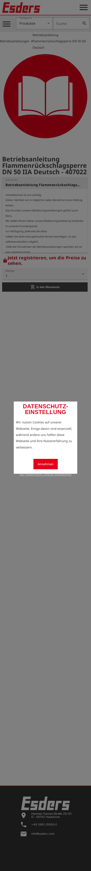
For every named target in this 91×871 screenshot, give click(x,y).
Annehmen (46, 464)
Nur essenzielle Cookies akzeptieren (45, 474)
